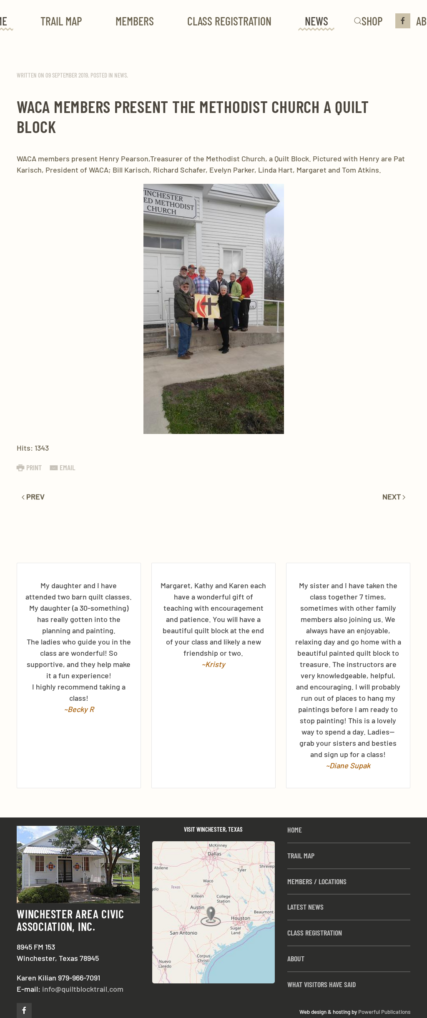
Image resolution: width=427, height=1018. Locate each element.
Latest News (305, 906)
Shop (372, 21)
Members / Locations (317, 881)
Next (392, 496)
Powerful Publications (384, 1011)
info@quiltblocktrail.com (82, 988)
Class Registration (229, 21)
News (316, 21)
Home (294, 829)
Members (135, 21)
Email (67, 467)
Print (34, 467)
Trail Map (61, 21)
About (295, 958)
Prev (35, 496)
